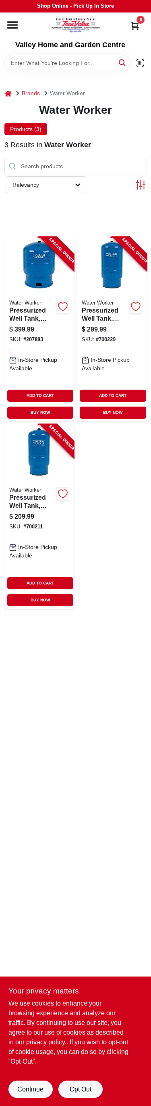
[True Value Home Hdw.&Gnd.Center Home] (76, 26)
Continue (30, 1089)
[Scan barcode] (140, 63)
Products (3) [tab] (25, 129)
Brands (31, 93)
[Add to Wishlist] (62, 306)
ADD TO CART (40, 395)
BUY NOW (40, 412)
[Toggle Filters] (140, 185)
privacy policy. (46, 1042)
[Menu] (12, 25)
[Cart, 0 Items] (135, 25)
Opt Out (80, 1089)
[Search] (122, 62)
